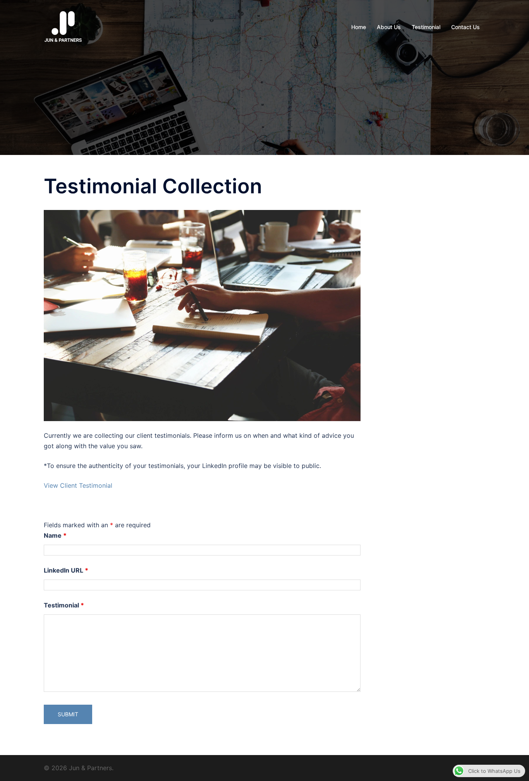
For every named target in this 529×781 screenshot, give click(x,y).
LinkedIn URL (66, 570)
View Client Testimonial (78, 485)
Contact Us (465, 27)
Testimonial (426, 27)
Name (55, 535)
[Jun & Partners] (63, 26)
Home (358, 27)
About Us (389, 27)
